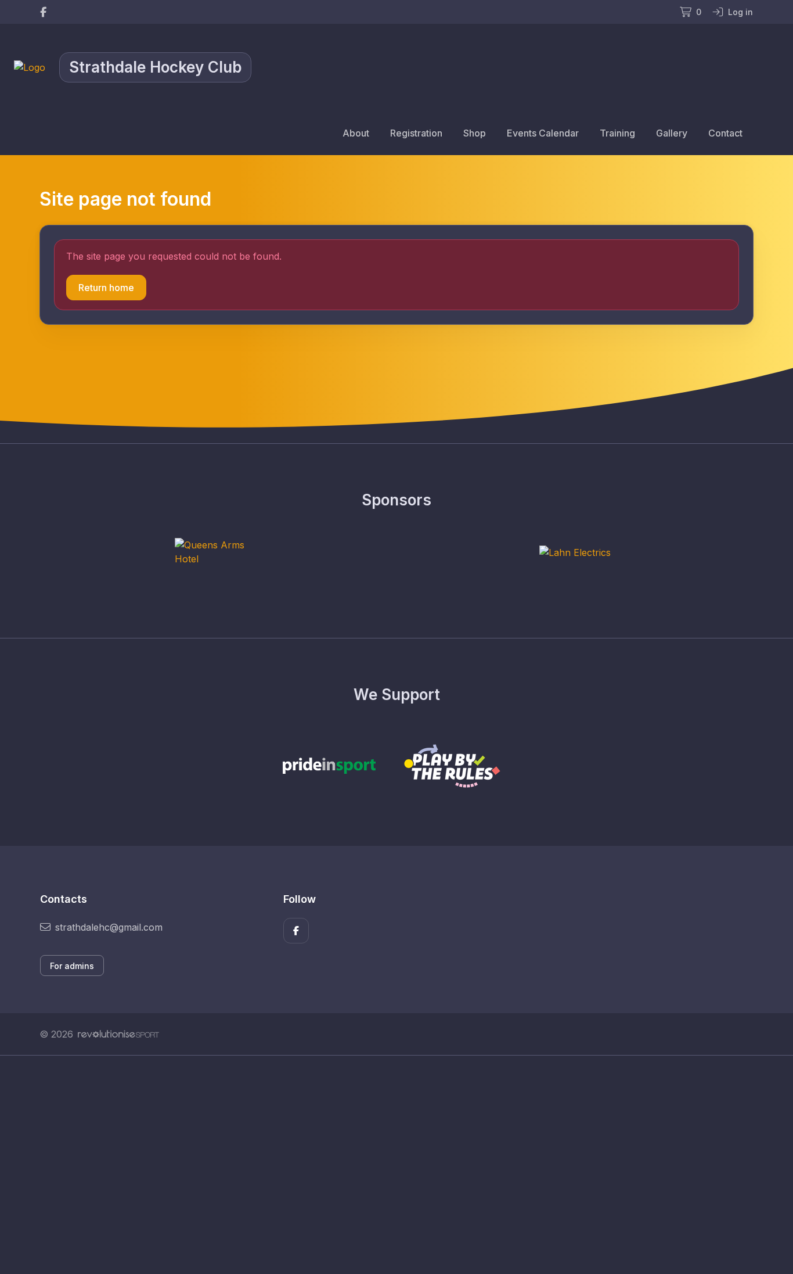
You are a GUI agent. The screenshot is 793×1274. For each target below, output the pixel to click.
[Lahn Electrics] (575, 551)
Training (617, 133)
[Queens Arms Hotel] (218, 552)
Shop (474, 133)
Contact (725, 133)
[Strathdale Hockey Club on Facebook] (43, 12)
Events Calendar (543, 133)
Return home (106, 287)
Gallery (671, 133)
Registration (416, 133)
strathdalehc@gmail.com (109, 927)
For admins (72, 966)
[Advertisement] (387, 1164)
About (356, 133)
